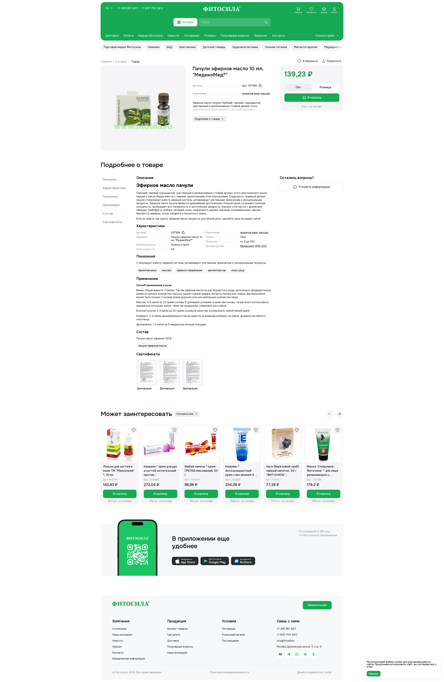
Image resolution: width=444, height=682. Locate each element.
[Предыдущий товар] (330, 414)
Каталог (121, 61)
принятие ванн (251, 93)
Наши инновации (122, 634)
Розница (210, 35)
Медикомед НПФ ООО (253, 246)
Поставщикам (230, 640)
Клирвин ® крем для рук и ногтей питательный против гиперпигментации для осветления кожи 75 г (160, 471)
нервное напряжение (190, 270)
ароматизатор (217, 270)
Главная (106, 61)
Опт (298, 87)
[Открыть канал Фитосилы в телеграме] (288, 654)
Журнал (117, 646)
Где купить (173, 634)
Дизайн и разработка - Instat (314, 672)
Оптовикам (191, 35)
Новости (173, 35)
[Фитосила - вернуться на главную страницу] (222, 9)
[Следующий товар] (339, 414)
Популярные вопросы (235, 35)
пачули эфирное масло (152, 345)
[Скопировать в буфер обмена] (260, 85)
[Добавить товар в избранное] (133, 430)
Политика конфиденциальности (229, 672)
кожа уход (237, 270)
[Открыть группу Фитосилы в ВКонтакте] (305, 654)
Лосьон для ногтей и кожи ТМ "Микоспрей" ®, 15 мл (119, 471)
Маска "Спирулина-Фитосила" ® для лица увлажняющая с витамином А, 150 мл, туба (322, 471)
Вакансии (260, 35)
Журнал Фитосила (150, 35)
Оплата (128, 35)
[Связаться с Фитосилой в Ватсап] (296, 654)
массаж (265, 93)
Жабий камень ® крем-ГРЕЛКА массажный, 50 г (201, 471)
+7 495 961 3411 (127, 8)
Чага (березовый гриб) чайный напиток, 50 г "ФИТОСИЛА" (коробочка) (282, 471)
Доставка (111, 35)
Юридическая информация (128, 658)
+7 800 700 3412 (152, 8)
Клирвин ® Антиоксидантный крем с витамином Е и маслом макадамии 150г (241, 471)
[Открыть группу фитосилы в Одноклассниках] (313, 654)
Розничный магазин (233, 634)
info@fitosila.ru (285, 640)
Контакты (278, 35)
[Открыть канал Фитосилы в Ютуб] (280, 654)
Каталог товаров (177, 628)
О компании (119, 628)
